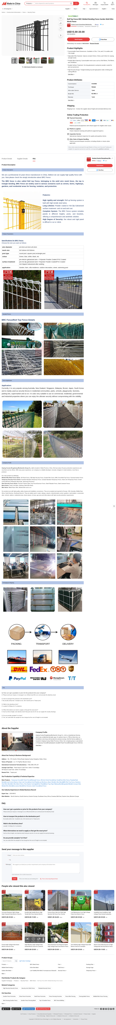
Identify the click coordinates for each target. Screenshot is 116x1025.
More (3, 1003)
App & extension (93, 9)
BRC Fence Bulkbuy (59, 1000)
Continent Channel (77, 1014)
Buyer (75, 9)
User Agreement (67, 1019)
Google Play (16, 1009)
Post (59, 964)
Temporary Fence (90, 970)
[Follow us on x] (103, 1009)
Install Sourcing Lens (44, 1009)
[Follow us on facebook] (101, 1009)
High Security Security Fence (10, 988)
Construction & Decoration (14, 12)
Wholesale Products (58, 1014)
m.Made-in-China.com (62, 1016)
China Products (31, 1014)
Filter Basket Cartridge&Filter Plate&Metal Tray (37, 784)
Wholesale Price (68, 1014)
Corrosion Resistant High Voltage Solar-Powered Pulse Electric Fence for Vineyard (12, 914)
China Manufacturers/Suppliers (44, 1014)
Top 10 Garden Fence (44, 1000)
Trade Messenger (28, 1009)
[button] (71, 3)
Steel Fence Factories (39, 996)
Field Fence (61, 967)
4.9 (94, 160)
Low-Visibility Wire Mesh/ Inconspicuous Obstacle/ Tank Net (44, 970)
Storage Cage (89, 967)
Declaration (75, 1019)
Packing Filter (89, 964)
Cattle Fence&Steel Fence (39, 786)
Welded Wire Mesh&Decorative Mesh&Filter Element (16, 786)
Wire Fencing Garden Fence (10, 1000)
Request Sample (94, 43)
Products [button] (29, 3)
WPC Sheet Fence (34, 964)
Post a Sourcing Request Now (49, 879)
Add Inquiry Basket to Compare (33, 67)
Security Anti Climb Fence (28, 988)
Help (84, 9)
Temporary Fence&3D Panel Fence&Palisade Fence (25, 780)
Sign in (112, 4)
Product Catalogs (25, 961)
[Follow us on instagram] (106, 1009)
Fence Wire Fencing (70, 996)
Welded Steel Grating (7, 967)
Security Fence (31, 12)
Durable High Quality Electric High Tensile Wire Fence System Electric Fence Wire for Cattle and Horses (33, 914)
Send (14, 878)
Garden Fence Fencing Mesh (28, 1000)
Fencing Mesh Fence (84, 996)
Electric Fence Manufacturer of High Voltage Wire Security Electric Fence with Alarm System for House (103, 946)
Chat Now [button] (104, 39)
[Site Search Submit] (76, 3)
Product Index (87, 1014)
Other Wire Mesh (34, 967)
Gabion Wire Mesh (6, 970)
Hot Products (23, 1014)
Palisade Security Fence (44, 988)
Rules (113, 9)
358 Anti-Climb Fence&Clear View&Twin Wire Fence (55, 780)
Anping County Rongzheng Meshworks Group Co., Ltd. (82, 24)
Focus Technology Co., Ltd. (46, 1019)
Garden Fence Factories (9, 996)
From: (9, 855)
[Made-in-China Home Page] (11, 3)
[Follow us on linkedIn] (113, 1009)
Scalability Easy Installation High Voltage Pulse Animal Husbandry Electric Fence (102, 914)
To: (10, 860)
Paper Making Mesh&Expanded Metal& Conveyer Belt (66, 784)
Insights (94, 1014)
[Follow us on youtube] (108, 1009)
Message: (8, 864)
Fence (24, 12)
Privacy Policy (84, 1019)
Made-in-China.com (50, 1016)
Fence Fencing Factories (55, 996)
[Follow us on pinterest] (111, 1009)
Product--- (4, 964)
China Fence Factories (25, 996)
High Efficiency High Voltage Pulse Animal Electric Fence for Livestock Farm (34, 946)
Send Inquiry (78, 39)
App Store (6, 1009)
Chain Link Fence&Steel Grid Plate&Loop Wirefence (32, 782)
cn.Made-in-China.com (74, 1016)
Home (3, 12)
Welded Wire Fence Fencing (100, 996)
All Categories (7, 9)
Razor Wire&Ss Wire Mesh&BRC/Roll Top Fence (61, 782)
